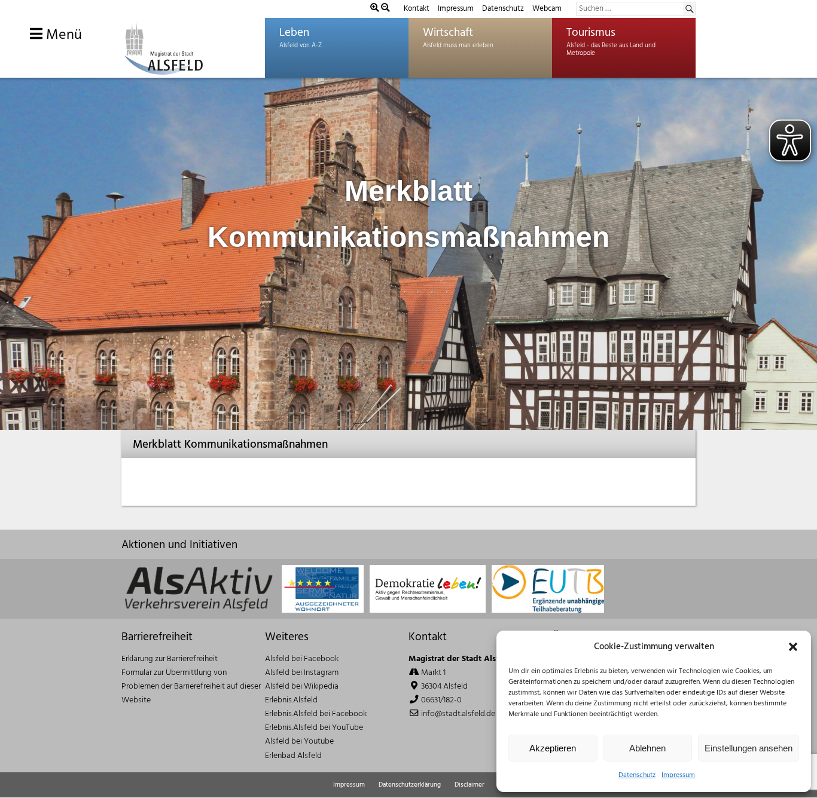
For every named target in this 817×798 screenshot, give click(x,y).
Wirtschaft (448, 33)
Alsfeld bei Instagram (302, 673)
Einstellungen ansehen (748, 748)
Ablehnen (647, 748)
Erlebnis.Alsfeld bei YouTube (314, 728)
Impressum (678, 775)
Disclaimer (469, 784)
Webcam (547, 8)
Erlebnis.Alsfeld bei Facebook (316, 714)
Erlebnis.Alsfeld (291, 700)
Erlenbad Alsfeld (293, 756)
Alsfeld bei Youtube (299, 741)
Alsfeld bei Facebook (302, 659)
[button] (793, 647)
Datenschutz (637, 775)
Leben (294, 33)
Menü (62, 35)
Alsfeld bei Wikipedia (302, 686)
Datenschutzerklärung (410, 784)
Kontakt (416, 8)
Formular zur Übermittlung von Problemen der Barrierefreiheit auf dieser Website (191, 686)
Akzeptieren (552, 748)
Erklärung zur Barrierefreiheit (169, 659)
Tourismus (590, 33)
